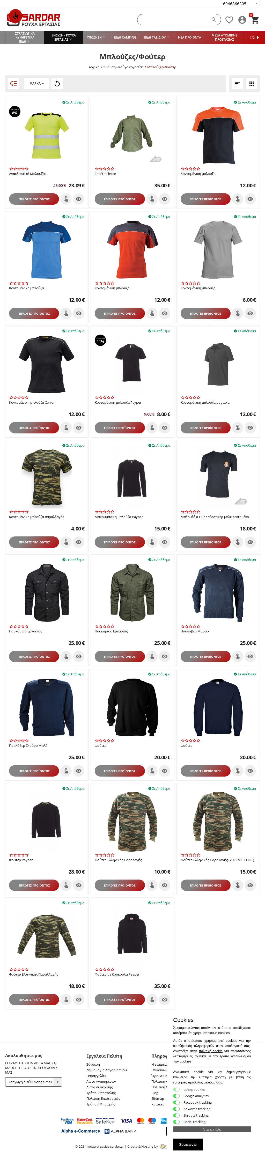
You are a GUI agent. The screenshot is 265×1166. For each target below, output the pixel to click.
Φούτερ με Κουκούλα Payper (117, 974)
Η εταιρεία (159, 1064)
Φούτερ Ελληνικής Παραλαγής (118, 860)
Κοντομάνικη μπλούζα (198, 174)
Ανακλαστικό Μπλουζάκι (28, 174)
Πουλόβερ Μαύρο (195, 631)
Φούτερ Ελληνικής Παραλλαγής (33, 974)
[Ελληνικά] (253, 4)
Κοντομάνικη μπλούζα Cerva (31, 403)
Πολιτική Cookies (164, 1087)
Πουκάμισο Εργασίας (25, 631)
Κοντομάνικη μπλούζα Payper (118, 403)
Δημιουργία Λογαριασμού (106, 1070)
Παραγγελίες (96, 1075)
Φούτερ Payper (21, 860)
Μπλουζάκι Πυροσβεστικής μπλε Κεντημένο (215, 517)
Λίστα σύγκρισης (99, 1087)
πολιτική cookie (211, 1051)
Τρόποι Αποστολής (101, 1092)
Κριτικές (157, 1104)
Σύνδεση (93, 1064)
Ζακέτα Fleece (105, 174)
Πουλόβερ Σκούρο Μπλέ (28, 746)
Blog (154, 1092)
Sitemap (157, 1098)
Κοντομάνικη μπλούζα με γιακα (205, 403)
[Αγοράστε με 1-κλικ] (66, 199)
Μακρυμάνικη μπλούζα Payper (119, 517)
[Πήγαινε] (58, 1082)
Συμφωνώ (188, 1144)
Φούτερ (101, 746)
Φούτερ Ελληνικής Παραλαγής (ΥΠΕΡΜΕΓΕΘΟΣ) (217, 860)
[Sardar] (33, 20)
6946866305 (234, 3)
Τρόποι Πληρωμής (100, 1104)
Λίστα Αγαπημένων (101, 1081)
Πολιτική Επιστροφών (103, 1098)
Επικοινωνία (161, 1070)
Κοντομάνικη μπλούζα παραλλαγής (36, 517)
